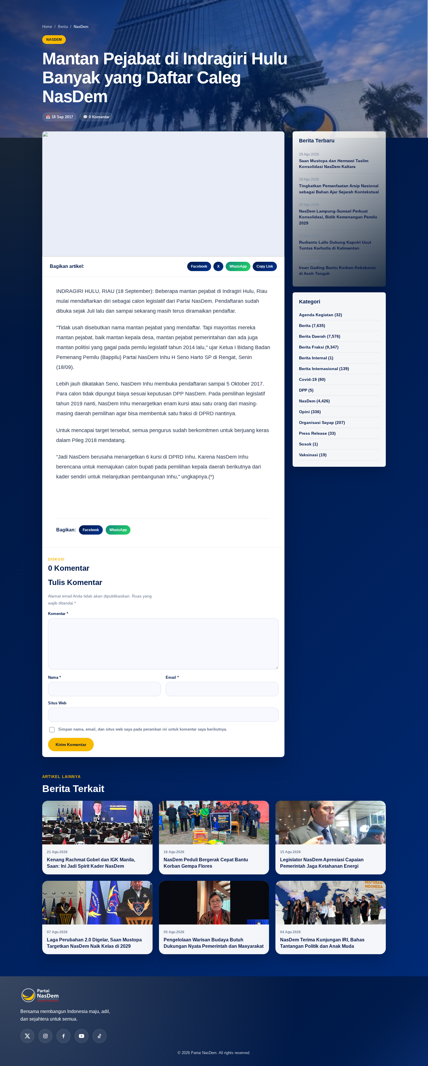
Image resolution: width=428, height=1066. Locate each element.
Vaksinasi (308, 454)
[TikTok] (100, 1036)
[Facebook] (63, 1036)
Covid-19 (308, 379)
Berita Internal (313, 358)
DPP (303, 390)
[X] (27, 1036)
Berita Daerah (312, 336)
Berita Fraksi (311, 347)
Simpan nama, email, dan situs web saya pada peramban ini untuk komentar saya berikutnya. (142, 729)
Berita (63, 26)
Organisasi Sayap (316, 422)
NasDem (307, 401)
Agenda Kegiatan (316, 314)
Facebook (199, 266)
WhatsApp (238, 266)
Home (47, 26)
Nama (54, 677)
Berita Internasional (318, 368)
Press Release (313, 433)
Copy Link (265, 266)
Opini (304, 411)
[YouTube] (82, 1036)
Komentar (58, 613)
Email (172, 677)
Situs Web (57, 703)
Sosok (305, 444)
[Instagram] (45, 1036)
